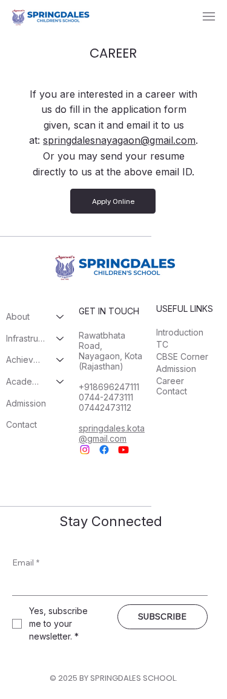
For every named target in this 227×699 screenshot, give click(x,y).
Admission (26, 403)
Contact (21, 424)
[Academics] (60, 382)
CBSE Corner (182, 356)
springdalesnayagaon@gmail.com (119, 140)
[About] (60, 317)
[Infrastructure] (60, 339)
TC (162, 344)
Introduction (179, 332)
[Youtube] (123, 450)
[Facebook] (104, 450)
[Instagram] (85, 450)
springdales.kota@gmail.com (112, 433)
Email (25, 562)
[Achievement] (60, 360)
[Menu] (209, 16)
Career (170, 381)
